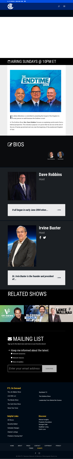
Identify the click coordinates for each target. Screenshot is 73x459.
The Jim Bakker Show (14, 392)
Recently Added (12, 424)
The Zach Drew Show (14, 404)
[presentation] (70, 313)
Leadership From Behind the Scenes (50, 400)
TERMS (31, 448)
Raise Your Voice (13, 408)
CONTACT (37, 445)
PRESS (28, 445)
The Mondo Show (13, 400)
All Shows (11, 420)
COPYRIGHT (48, 445)
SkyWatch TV (43, 392)
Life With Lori (12, 396)
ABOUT (20, 445)
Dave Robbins (51, 159)
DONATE (39, 448)
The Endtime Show (45, 396)
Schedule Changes (13, 428)
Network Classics (18, 358)
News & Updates (18, 362)
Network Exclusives (19, 354)
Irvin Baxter (60, 159)
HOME (12, 445)
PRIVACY (58, 445)
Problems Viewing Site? (15, 436)
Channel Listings (13, 432)
